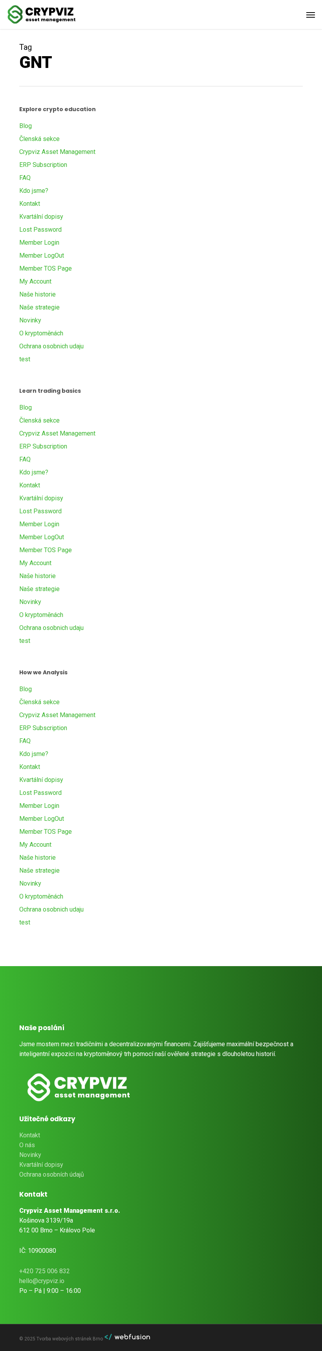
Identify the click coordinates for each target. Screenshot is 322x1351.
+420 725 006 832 (44, 1271)
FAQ (25, 177)
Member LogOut (41, 255)
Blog (25, 126)
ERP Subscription (43, 164)
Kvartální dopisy (41, 216)
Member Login (39, 242)
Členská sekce (39, 139)
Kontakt (29, 203)
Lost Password (40, 229)
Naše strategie (39, 307)
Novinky (30, 320)
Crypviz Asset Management (57, 152)
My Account (35, 281)
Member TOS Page (45, 268)
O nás (27, 1145)
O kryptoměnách (41, 333)
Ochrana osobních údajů (51, 1174)
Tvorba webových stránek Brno (70, 1339)
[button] (310, 14)
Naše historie (37, 294)
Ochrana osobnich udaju (51, 346)
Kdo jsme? (33, 190)
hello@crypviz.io (41, 1281)
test (24, 359)
